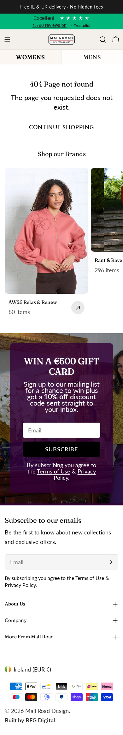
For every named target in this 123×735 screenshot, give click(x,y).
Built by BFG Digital (30, 720)
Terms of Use (53, 471)
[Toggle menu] (7, 39)
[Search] (103, 39)
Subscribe (61, 449)
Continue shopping (61, 127)
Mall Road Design (47, 710)
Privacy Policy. (21, 585)
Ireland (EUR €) (32, 669)
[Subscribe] (111, 562)
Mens (92, 57)
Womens (30, 57)
